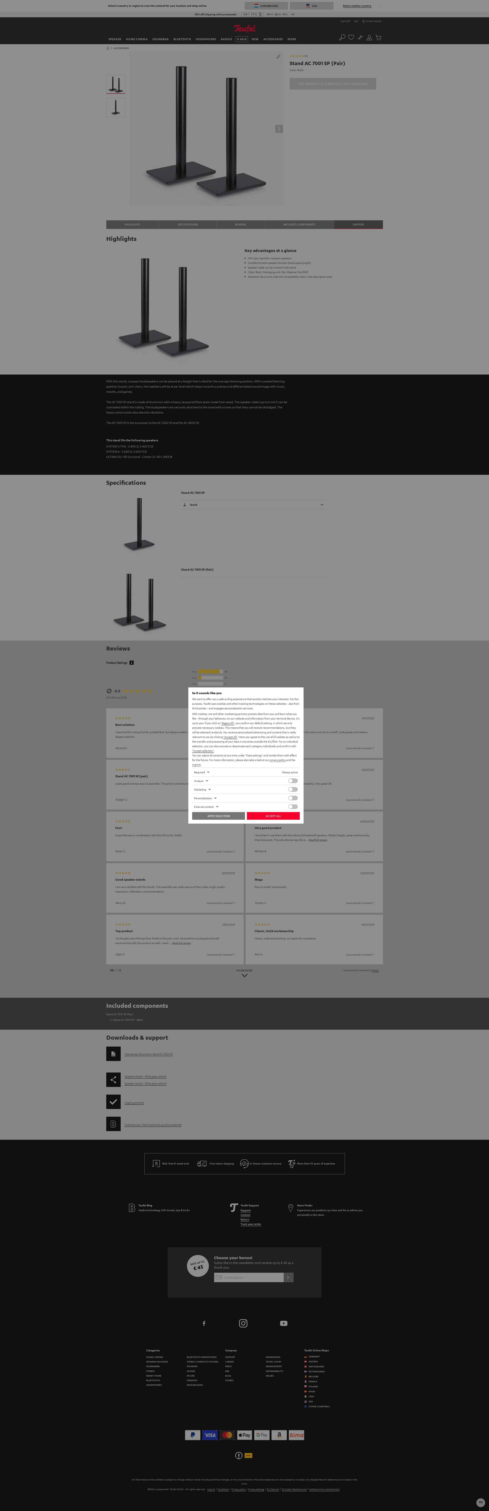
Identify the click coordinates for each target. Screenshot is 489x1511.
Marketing (200, 789)
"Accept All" (230, 737)
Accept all (273, 816)
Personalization (203, 798)
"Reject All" (227, 723)
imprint (196, 764)
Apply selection (219, 816)
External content (204, 806)
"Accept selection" (203, 750)
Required (199, 772)
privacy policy (278, 760)
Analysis (198, 780)
